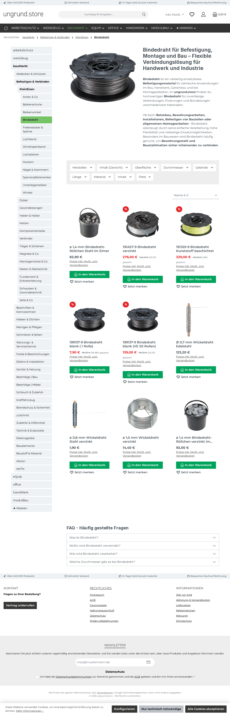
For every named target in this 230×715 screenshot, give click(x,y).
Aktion (20, 461)
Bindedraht (30, 119)
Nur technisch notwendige (161, 709)
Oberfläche (143, 167)
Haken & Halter (30, 215)
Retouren (182, 615)
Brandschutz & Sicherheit (33, 407)
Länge (77, 177)
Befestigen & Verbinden (32, 81)
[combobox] (99, 14)
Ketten (24, 223)
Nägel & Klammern (36, 169)
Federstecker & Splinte (33, 129)
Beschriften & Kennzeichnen (26, 310)
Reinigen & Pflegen (29, 327)
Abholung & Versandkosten (193, 600)
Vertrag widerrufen (20, 605)
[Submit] (148, 662)
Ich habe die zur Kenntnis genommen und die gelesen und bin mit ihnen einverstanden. (117, 676)
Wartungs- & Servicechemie (26, 344)
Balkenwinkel (32, 112)
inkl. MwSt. (173, 14)
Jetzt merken (84, 281)
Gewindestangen (31, 208)
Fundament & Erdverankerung (30, 279)
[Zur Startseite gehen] (23, 14)
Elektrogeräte (25, 438)
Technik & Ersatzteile (30, 430)
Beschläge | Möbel (28, 384)
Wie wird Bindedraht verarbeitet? (93, 553)
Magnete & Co (29, 253)
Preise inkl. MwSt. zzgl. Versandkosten (84, 263)
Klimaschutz (184, 621)
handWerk (20, 492)
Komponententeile (32, 231)
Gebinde (202, 167)
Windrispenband (34, 146)
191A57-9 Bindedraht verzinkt (139, 249)
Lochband (29, 139)
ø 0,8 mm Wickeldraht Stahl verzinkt (88, 440)
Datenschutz (98, 615)
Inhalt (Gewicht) (111, 167)
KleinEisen (27, 89)
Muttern (28, 162)
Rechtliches (101, 588)
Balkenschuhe (32, 104)
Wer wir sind (184, 594)
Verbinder (26, 238)
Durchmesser (174, 167)
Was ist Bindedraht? (83, 537)
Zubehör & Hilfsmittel (30, 423)
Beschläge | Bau (27, 377)
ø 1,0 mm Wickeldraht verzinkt (141, 440)
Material (100, 177)
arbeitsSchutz (23, 50)
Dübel (24, 200)
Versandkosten (105, 692)
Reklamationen (185, 610)
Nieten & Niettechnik (33, 269)
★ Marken (20, 508)
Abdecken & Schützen (31, 74)
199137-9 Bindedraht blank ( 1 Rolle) (86, 344)
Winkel (27, 192)
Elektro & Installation (30, 361)
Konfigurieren (124, 709)
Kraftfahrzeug (25, 400)
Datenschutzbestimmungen (73, 676)
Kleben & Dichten (28, 319)
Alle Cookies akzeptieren (206, 709)
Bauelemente (25, 446)
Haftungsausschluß (102, 610)
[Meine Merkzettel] (192, 14)
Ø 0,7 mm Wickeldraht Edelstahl (194, 344)
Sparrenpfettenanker (37, 177)
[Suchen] (144, 14)
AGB (93, 600)
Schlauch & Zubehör (29, 392)
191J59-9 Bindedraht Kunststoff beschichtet (195, 249)
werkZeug (20, 58)
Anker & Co (30, 97)
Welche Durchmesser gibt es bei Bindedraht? (102, 562)
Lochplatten (31, 154)
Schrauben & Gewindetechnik (31, 290)
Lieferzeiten (183, 605)
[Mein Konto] (203, 14)
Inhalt (122, 177)
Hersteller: (80, 167)
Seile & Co (26, 300)
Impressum (97, 594)
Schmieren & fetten (29, 334)
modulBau (20, 500)
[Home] (6, 28)
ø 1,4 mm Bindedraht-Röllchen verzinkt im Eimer (194, 440)
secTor (20, 468)
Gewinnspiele (98, 605)
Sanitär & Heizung (28, 369)
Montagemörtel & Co (33, 261)
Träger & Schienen (32, 246)
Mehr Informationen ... (30, 710)
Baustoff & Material (29, 453)
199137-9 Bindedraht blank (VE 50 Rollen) (139, 344)
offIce (17, 484)
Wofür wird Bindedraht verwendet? (94, 545)
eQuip (17, 476)
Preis (143, 177)
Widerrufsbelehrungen (104, 621)
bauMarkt (20, 66)
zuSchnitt (22, 415)
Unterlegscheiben (35, 185)
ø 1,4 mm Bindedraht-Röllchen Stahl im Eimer (89, 249)
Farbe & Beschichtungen (32, 354)
